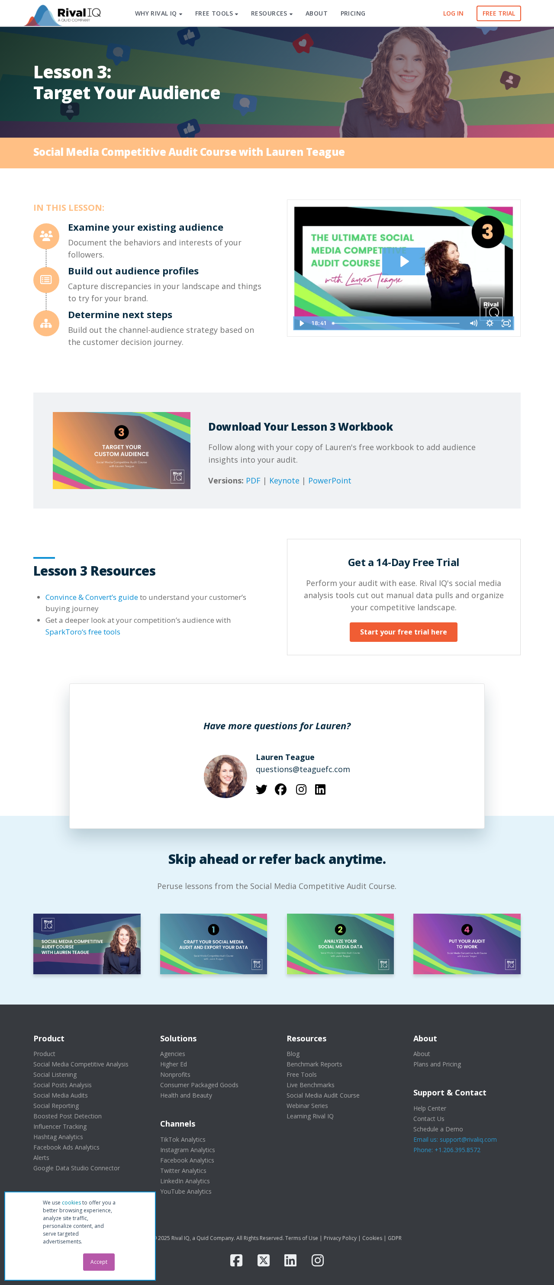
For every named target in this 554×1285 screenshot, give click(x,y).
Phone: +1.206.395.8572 (446, 1150)
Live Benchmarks (311, 1085)
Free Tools (302, 1074)
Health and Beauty (186, 1095)
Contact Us (428, 1118)
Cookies (372, 1238)
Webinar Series (307, 1105)
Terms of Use (301, 1238)
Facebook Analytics (187, 1160)
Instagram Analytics (187, 1150)
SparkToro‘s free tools (82, 632)
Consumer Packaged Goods (199, 1085)
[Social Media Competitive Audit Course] (87, 944)
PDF (253, 480)
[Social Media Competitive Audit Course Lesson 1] (213, 944)
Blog (293, 1054)
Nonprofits (175, 1074)
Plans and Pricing (437, 1064)
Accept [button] (98, 1262)
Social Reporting (56, 1105)
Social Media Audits (60, 1095)
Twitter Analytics (183, 1170)
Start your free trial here (403, 632)
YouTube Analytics (186, 1191)
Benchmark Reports (314, 1064)
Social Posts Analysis (62, 1085)
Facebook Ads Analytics (66, 1147)
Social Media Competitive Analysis (81, 1064)
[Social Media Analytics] (61, 13)
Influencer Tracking (60, 1126)
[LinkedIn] (290, 1260)
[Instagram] (317, 1260)
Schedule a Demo (438, 1129)
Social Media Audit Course (323, 1095)
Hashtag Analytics (58, 1137)
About (421, 1054)
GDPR (395, 1238)
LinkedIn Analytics (185, 1181)
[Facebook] (236, 1260)
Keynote (284, 480)
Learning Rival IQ (310, 1116)
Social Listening (55, 1074)
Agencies (172, 1054)
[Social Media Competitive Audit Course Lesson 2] (340, 944)
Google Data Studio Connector (76, 1168)
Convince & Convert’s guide (91, 597)
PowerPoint (329, 480)
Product (44, 1054)
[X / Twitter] (263, 1260)
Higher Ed (173, 1064)
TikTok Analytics (183, 1139)
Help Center (429, 1108)
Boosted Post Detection (67, 1116)
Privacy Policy (340, 1238)
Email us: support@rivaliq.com (455, 1139)
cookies (71, 1202)
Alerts (41, 1157)
